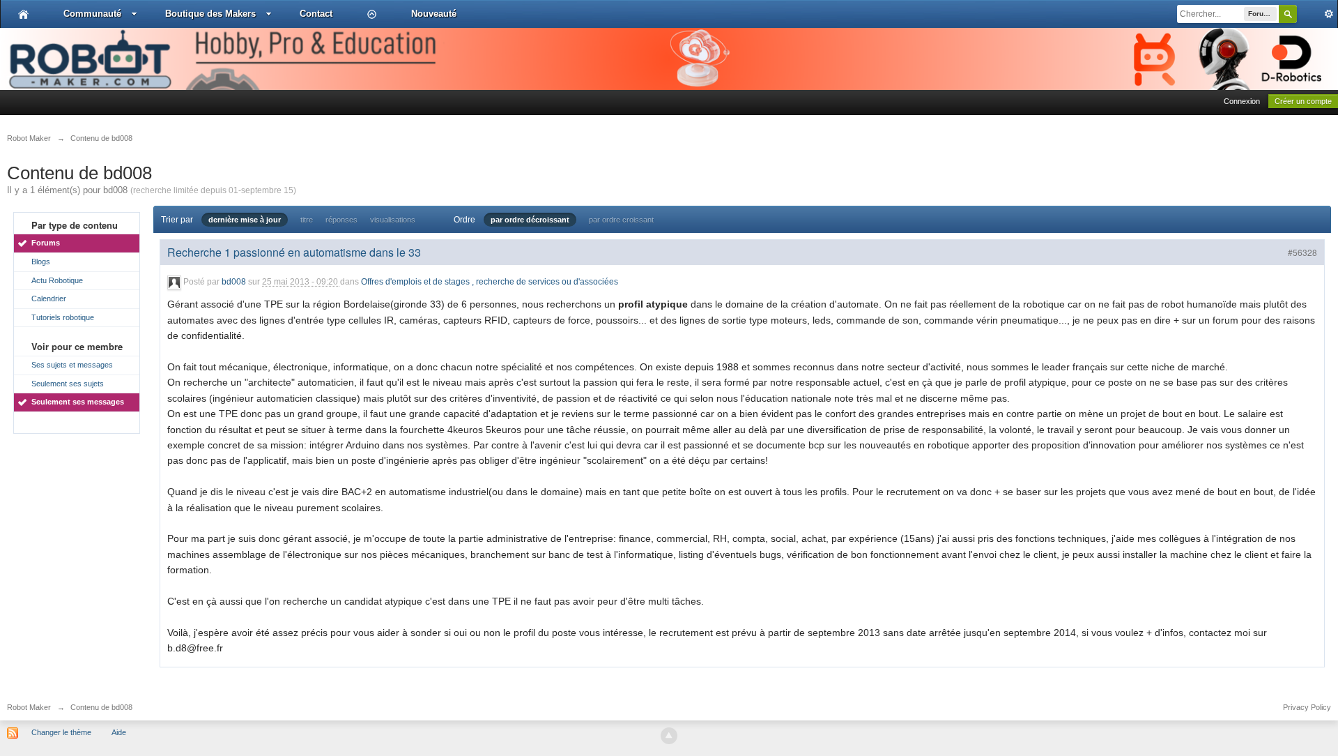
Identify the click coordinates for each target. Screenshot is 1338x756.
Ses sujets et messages (72, 365)
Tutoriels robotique (62, 317)
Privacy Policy (1307, 707)
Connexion (1242, 101)
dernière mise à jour (244, 220)
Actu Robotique (57, 280)
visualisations (392, 220)
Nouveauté (433, 13)
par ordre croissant (621, 220)
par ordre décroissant (530, 220)
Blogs (40, 261)
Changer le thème (61, 732)
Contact (316, 13)
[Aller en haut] (669, 735)
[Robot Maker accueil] (23, 14)
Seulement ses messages (77, 402)
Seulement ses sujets (67, 383)
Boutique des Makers (210, 13)
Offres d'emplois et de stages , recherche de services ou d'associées (489, 282)
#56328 (1302, 252)
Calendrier (48, 298)
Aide (119, 732)
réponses (341, 220)
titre (306, 220)
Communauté (92, 13)
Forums (45, 243)
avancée (1317, 14)
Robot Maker (29, 707)
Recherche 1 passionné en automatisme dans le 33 (294, 252)
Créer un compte (1303, 101)
